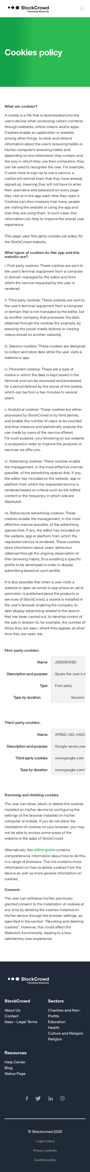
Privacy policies (45, 1150)
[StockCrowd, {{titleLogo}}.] (45, 987)
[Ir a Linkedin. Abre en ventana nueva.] (50, 1099)
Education (57, 1021)
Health (54, 1027)
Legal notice (45, 1141)
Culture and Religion (65, 1033)
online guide (44, 850)
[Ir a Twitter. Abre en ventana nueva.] (38, 1099)
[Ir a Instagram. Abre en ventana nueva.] (62, 1099)
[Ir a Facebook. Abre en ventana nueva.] (27, 1099)
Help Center (15, 1062)
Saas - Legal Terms (21, 1021)
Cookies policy (45, 1160)
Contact (11, 1016)
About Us (12, 1010)
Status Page (15, 1073)
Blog (8, 1067)
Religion (55, 1039)
